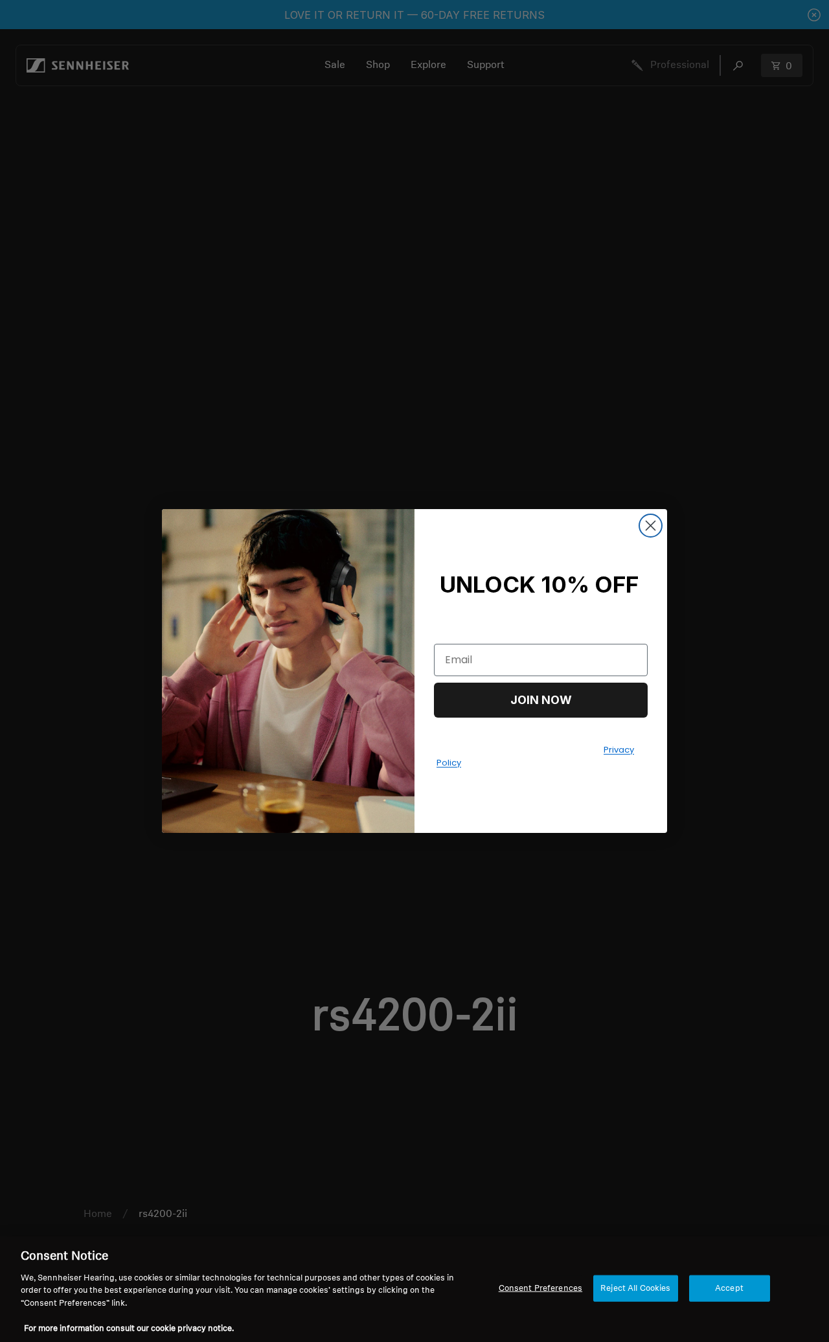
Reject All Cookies (635, 1288)
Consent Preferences (540, 1288)
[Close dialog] (650, 525)
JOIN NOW (541, 700)
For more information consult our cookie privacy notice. (129, 1329)
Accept (729, 1288)
